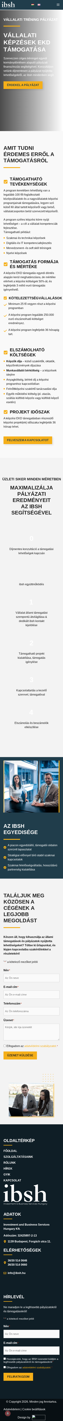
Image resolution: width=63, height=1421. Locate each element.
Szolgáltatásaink (18, 1156)
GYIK (7, 1174)
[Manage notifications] (7, 1413)
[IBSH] (8, 5)
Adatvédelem (12, 1409)
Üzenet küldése (20, 1055)
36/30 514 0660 (17, 1264)
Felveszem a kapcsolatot (28, 440)
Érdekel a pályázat (23, 85)
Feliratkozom (18, 1376)
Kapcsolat (12, 1180)
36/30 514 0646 (17, 1260)
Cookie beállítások (33, 1409)
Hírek (8, 1168)
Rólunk (10, 1162)
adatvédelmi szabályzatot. (40, 1046)
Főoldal (10, 1150)
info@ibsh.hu (17, 1273)
